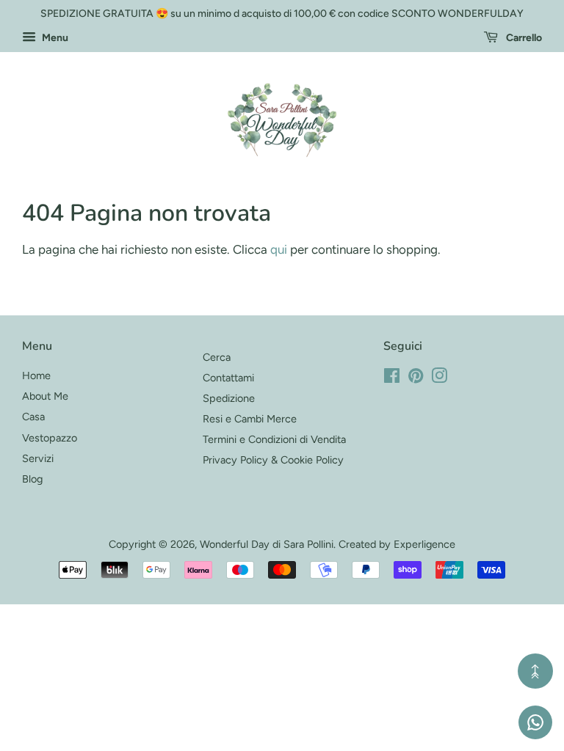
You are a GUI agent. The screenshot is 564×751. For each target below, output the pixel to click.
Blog (32, 479)
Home (36, 375)
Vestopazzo (49, 437)
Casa (33, 416)
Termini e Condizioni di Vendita (274, 439)
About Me (45, 396)
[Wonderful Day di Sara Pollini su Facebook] (391, 378)
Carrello (523, 38)
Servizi (38, 458)
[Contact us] (535, 722)
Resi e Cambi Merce (250, 418)
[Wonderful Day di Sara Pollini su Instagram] (439, 378)
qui (278, 249)
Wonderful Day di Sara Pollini (266, 544)
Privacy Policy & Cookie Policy (273, 459)
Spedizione (229, 398)
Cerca (217, 357)
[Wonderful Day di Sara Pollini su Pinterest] (416, 378)
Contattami (228, 377)
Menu (54, 38)
